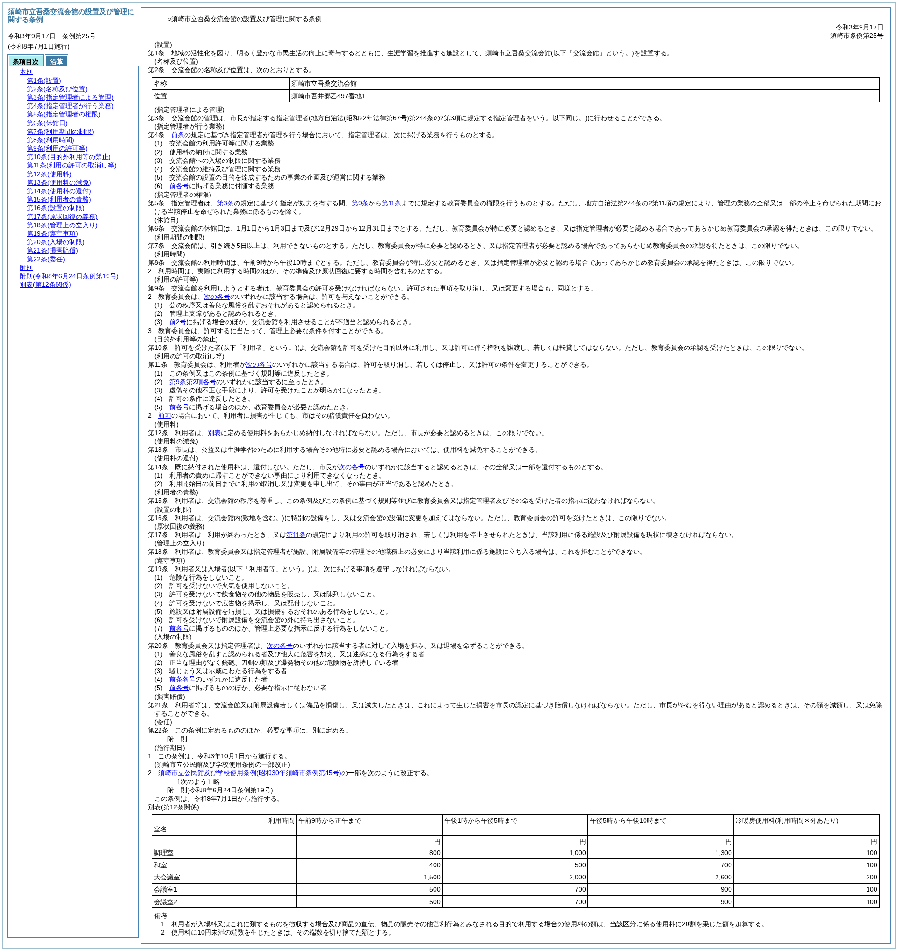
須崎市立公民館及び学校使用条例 (249, 773)
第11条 (391, 203)
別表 (214, 432)
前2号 (177, 322)
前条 (177, 134)
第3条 (225, 203)
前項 (164, 415)
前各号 (179, 185)
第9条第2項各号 (192, 381)
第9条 (360, 203)
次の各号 (217, 296)
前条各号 (182, 679)
